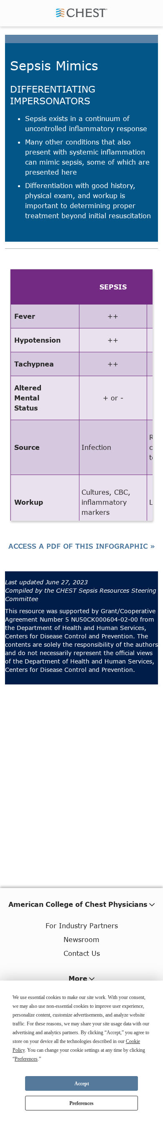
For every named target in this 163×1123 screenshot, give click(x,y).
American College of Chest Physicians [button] (78, 904)
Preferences (81, 1103)
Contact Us (82, 953)
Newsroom (81, 939)
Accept (81, 1084)
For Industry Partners (82, 925)
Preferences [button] (26, 1059)
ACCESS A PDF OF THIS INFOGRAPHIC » (81, 546)
